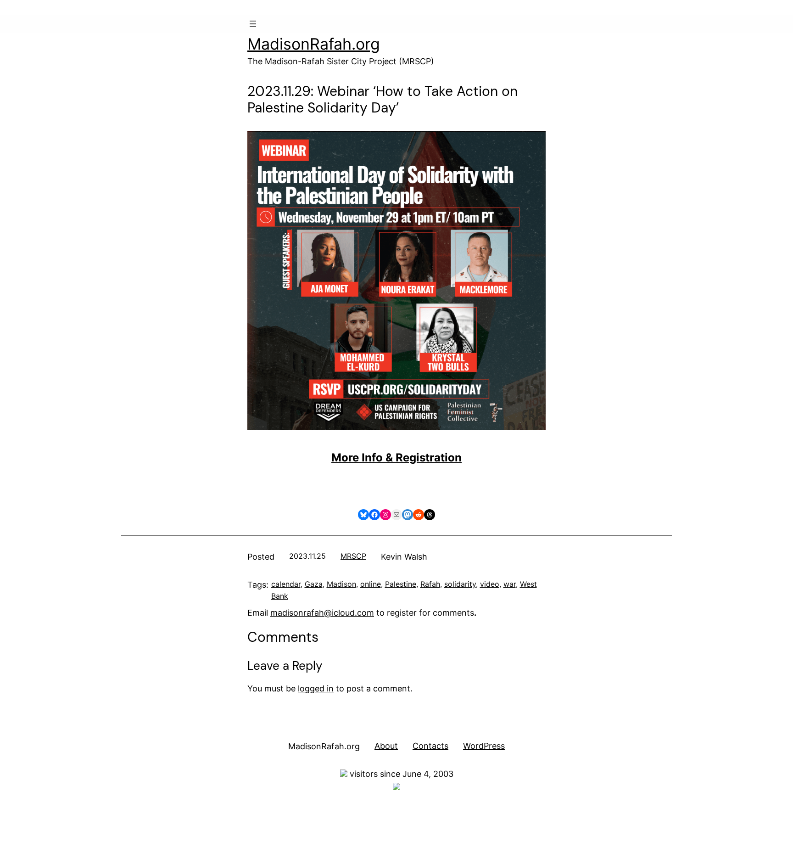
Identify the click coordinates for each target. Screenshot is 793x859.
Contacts (430, 746)
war (509, 584)
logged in (316, 688)
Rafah (430, 584)
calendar (286, 584)
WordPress (484, 746)
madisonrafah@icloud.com (322, 613)
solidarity (460, 584)
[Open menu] (252, 23)
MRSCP (353, 556)
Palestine (400, 584)
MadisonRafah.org (313, 43)
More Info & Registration (396, 457)
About (386, 746)
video (489, 584)
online (370, 584)
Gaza (314, 584)
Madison (341, 584)
